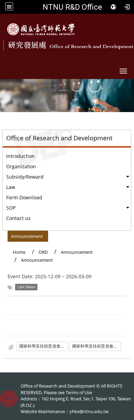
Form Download (24, 197)
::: (4, 234)
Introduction (20, 156)
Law (10, 187)
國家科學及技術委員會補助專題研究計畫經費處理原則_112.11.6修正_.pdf (96, 346)
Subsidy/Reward (25, 176)
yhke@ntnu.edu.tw (89, 411)
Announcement (27, 236)
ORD (43, 252)
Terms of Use (79, 392)
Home (19, 252)
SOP (10, 207)
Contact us (18, 218)
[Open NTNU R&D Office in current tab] (41, 29)
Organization (21, 166)
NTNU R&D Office (72, 6)
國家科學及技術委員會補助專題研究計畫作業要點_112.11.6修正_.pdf (43, 346)
